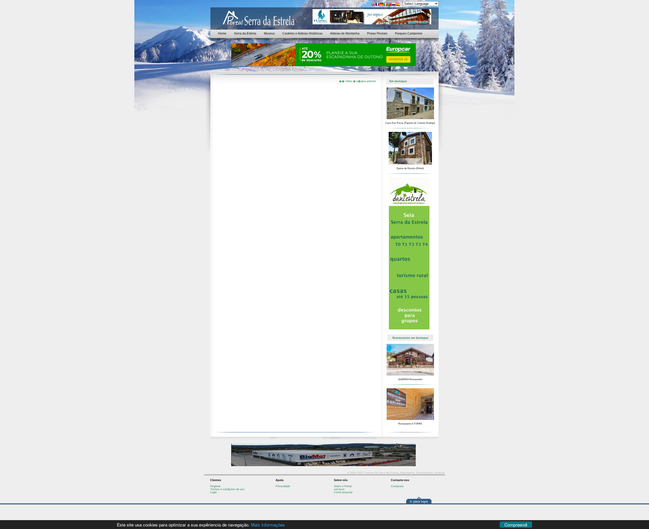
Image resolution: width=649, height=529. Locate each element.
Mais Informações (268, 524)
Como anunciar (343, 492)
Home (222, 33)
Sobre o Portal (342, 486)
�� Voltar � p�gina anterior (357, 81)
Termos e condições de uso (227, 489)
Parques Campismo (408, 33)
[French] (377, 4)
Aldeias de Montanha (344, 33)
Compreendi (515, 524)
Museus (269, 33)
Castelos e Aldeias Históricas (302, 33)
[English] (373, 4)
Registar (215, 486)
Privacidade (283, 486)
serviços (339, 489)
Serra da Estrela (245, 33)
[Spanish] (398, 4)
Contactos (397, 486)
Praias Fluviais (377, 33)
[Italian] (386, 4)
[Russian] (394, 4)
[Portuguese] (390, 4)
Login (213, 492)
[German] (382, 4)
